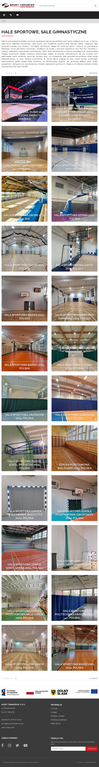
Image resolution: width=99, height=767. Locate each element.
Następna (93, 73)
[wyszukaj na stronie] (95, 5)
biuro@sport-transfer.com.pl (12, 724)
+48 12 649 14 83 (7, 727)
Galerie (3, 21)
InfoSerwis (79, 762)
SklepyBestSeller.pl (90, 762)
